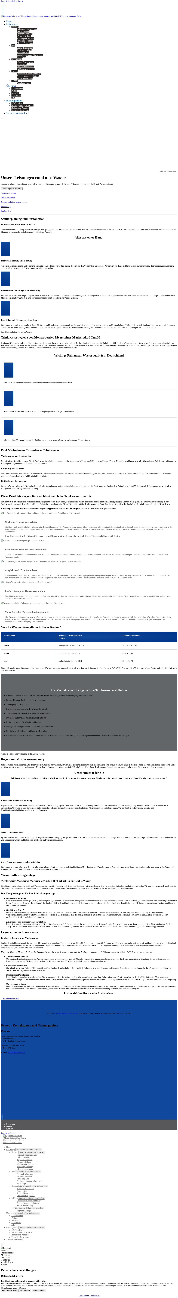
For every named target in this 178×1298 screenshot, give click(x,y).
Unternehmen (17, 88)
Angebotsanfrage (24, 83)
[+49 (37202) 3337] (2, 1116)
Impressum (10, 1124)
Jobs (13, 1225)
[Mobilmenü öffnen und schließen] (2, 118)
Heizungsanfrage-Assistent (22, 105)
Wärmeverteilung (24, 36)
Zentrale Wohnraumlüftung (28, 76)
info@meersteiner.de (16, 1052)
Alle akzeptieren (39, 1291)
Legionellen (6, 211)
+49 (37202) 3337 (8, 8)
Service (14, 81)
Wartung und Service (25, 38)
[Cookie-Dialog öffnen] (2, 1245)
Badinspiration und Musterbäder (30, 55)
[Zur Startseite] (42, 17)
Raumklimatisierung (25, 78)
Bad (13, 45)
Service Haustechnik (25, 67)
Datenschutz (11, 1126)
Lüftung (14, 71)
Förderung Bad (23, 52)
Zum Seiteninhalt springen (12, 1)
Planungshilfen (14, 100)
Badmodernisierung (25, 48)
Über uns (11, 85)
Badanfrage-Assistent (20, 108)
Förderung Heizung (25, 41)
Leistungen (12, 24)
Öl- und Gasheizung (25, 43)
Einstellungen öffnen (9, 1291)
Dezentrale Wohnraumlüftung (29, 74)
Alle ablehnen (25, 1291)
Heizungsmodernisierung (27, 29)
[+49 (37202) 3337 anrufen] (2, 4)
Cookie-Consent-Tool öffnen (66, 1013)
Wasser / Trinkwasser (25, 62)
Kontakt (9, 1129)
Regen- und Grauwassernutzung (14, 202)
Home (8, 1147)
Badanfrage (21, 57)
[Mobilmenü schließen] (2, 1143)
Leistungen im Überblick (12, 189)
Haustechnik (16, 59)
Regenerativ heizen (24, 34)
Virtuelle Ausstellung (17, 112)
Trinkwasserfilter (8, 198)
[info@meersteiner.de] (2, 10)
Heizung (15, 27)
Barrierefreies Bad (24, 50)
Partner (14, 91)
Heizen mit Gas (23, 31)
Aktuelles (15, 93)
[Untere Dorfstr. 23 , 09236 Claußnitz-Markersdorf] (2, 13)
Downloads (16, 95)
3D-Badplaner (17, 103)
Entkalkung (6, 206)
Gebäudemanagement (26, 69)
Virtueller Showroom (20, 1237)
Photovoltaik (22, 64)
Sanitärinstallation (8, 193)
